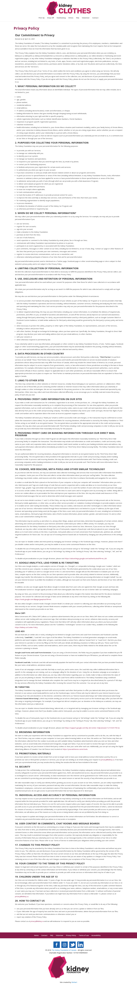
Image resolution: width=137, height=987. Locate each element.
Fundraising (61, 18)
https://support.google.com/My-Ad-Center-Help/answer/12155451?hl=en (92, 728)
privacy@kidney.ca (107, 760)
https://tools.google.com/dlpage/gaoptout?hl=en (33, 599)
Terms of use (84, 935)
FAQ (77, 18)
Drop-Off (50, 18)
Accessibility (96, 935)
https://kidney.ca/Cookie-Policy (26, 627)
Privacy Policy (71, 935)
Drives (70, 18)
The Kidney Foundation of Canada (64, 950)
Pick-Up (42, 18)
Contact (95, 18)
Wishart (74, 982)
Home (36, 935)
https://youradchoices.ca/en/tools (75, 749)
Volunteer (85, 18)
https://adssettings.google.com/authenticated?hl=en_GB (86, 558)
